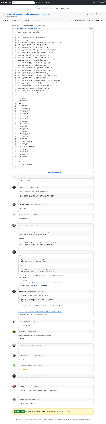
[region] (53, 99)
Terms (30, 419)
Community (50, 419)
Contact (60, 419)
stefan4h (21, 331)
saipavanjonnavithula (25, 177)
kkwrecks (21, 399)
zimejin (21, 321)
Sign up (101, 3)
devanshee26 (22, 365)
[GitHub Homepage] (17, 420)
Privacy (35, 419)
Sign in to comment (65, 411)
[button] (89, 20)
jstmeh (21, 214)
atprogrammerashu (24, 204)
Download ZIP (99, 20)
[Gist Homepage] (6, 3)
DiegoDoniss (22, 345)
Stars (26, 20)
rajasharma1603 (23, 252)
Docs (56, 419)
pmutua (21, 187)
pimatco (9, 14)
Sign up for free (19, 411)
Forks (36, 20)
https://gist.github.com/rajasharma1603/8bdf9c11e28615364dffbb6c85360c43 (40, 282)
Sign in (95, 3)
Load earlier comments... (55, 172)
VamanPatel (22, 386)
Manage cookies (67, 419)
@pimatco (21, 191)
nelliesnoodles (23, 355)
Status (45, 419)
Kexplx (21, 225)
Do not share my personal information (81, 419)
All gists (38, 2)
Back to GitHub (46, 2)
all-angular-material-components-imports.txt (31, 14)
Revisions (15, 20)
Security (40, 419)
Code (6, 20)
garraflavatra (22, 376)
